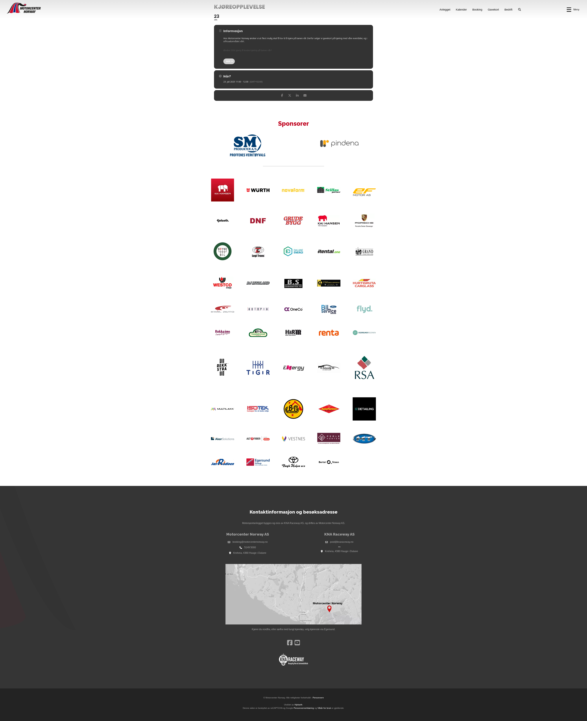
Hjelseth (298, 704)
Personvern (318, 697)
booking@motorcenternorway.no (250, 542)
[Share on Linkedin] (297, 95)
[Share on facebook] (282, 95)
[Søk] (519, 9)
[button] (573, 9)
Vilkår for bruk (324, 708)
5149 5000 (250, 547)
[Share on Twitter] (290, 95)
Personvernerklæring (304, 708)
